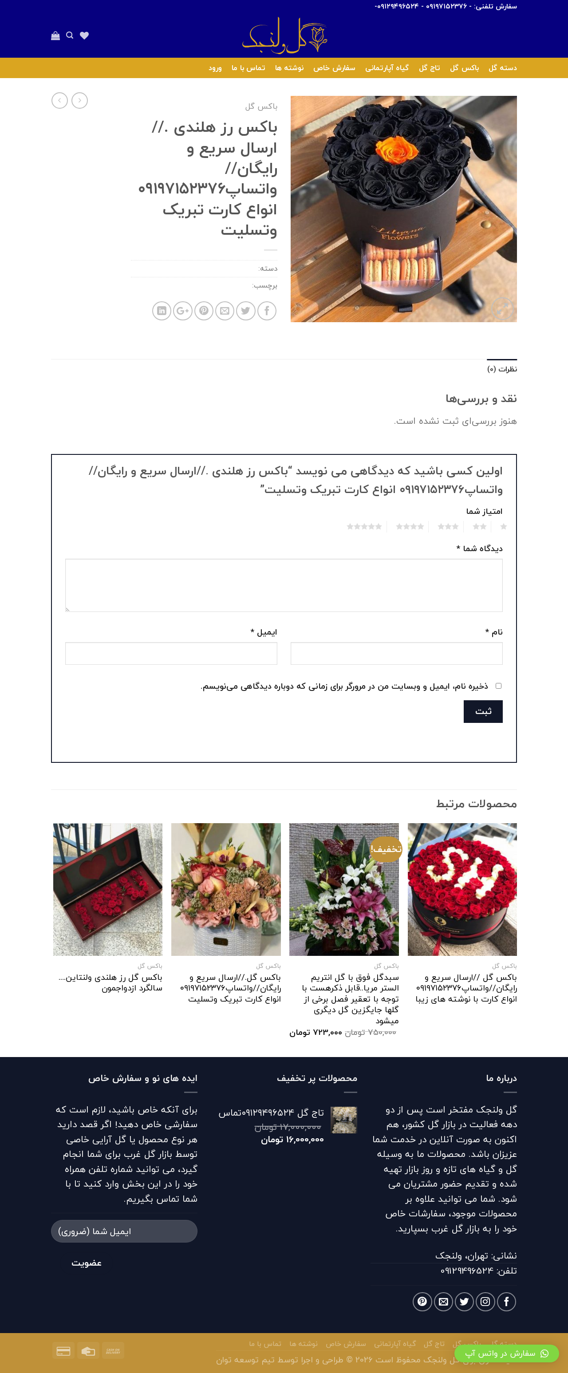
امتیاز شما (484, 511)
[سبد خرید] (55, 35)
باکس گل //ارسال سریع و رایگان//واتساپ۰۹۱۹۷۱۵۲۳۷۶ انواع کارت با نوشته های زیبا (466, 988)
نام (494, 632)
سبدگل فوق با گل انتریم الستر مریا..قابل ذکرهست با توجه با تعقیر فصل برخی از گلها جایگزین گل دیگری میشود (350, 999)
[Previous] (516, 939)
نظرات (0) (502, 369)
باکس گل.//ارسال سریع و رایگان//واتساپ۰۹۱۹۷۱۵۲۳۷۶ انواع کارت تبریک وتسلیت (230, 988)
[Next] (53, 939)
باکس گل (464, 67)
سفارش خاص (334, 67)
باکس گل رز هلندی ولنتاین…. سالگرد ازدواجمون (110, 983)
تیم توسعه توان (245, 1360)
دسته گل (503, 67)
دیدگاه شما (480, 548)
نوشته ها (289, 67)
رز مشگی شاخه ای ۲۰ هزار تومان (199, 285)
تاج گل (429, 67)
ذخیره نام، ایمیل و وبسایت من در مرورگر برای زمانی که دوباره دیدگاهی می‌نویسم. (344, 686)
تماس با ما (248, 67)
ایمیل (264, 632)
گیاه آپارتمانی (387, 67)
